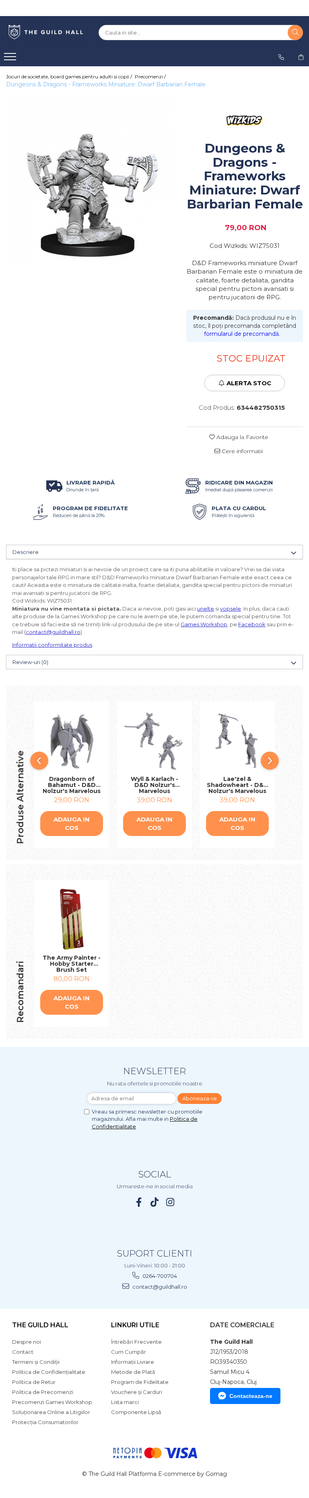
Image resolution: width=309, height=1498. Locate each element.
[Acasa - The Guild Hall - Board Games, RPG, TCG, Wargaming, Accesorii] (46, 32)
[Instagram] (170, 1202)
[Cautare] (295, 32)
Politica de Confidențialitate (48, 1372)
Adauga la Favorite (241, 437)
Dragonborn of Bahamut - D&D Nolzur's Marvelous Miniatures (72, 785)
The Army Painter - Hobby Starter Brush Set (72, 964)
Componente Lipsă (136, 1412)
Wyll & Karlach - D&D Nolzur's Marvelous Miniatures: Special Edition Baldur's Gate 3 (155, 785)
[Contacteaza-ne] (281, 57)
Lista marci (125, 1402)
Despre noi (26, 1342)
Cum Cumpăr (128, 1352)
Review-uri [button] (30, 662)
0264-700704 (159, 1276)
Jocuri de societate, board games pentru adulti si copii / (69, 77)
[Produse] (11, 59)
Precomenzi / (151, 77)
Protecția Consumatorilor (45, 1422)
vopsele (230, 608)
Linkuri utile (135, 1325)
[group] (90, 178)
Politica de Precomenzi (42, 1392)
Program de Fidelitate (140, 1382)
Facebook (252, 624)
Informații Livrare (132, 1362)
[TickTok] (155, 1202)
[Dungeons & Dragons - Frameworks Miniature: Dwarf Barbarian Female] (90, 178)
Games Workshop (204, 624)
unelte (205, 608)
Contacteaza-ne (250, 1396)
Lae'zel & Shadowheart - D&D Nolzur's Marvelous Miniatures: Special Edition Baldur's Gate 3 (237, 785)
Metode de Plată (133, 1372)
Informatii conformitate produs (52, 645)
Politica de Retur (34, 1382)
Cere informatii (241, 451)
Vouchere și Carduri (136, 1392)
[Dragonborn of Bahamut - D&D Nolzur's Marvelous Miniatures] (71, 740)
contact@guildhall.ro (53, 632)
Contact (22, 1352)
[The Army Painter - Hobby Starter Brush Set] (71, 919)
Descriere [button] (25, 552)
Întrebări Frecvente (136, 1342)
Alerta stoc (249, 383)
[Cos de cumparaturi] (301, 57)
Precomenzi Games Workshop (52, 1402)
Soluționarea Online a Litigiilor (51, 1412)
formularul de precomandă (241, 333)
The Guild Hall (40, 1325)
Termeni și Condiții (36, 1362)
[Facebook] (139, 1202)
